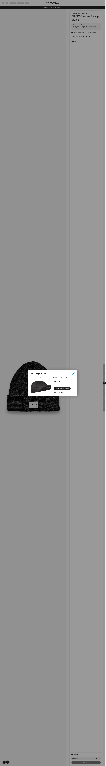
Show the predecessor (59, 392)
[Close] (73, 373)
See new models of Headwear (62, 388)
